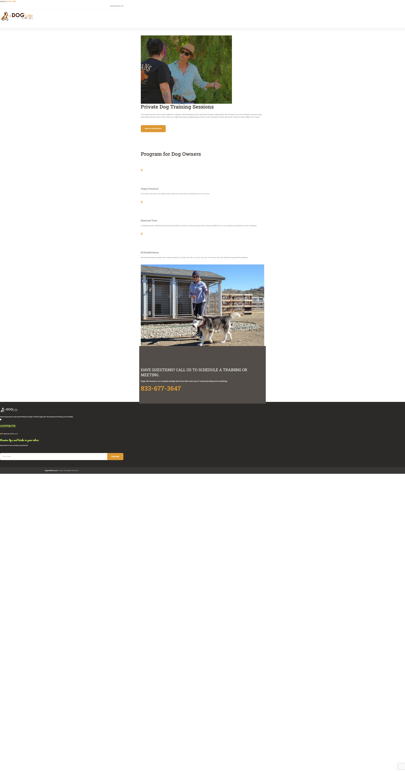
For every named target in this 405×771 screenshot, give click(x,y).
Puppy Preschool (149, 188)
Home (95, 33)
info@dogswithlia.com (9, 434)
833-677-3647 (11, 1)
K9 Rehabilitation (150, 252)
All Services (102, 33)
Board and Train (149, 220)
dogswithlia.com (51, 470)
